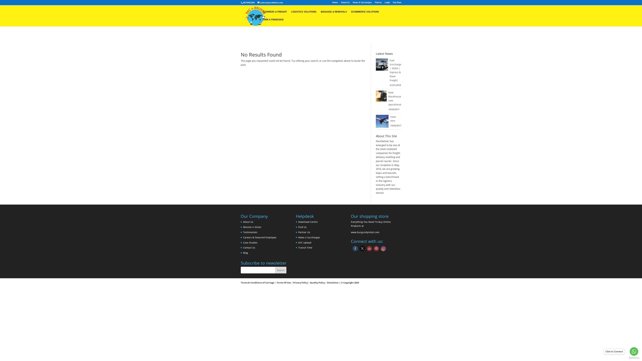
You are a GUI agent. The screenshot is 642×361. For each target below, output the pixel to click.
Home (335, 3)
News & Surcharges (362, 3)
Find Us (302, 227)
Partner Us (304, 232)
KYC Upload (304, 242)
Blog (245, 252)
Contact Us (249, 247)
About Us (345, 3)
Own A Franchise (273, 20)
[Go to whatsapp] (634, 351)
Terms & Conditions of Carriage (257, 282)
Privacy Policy (300, 282)
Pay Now (397, 3)
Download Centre (308, 221)
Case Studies (250, 242)
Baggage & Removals (334, 12)
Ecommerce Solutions (365, 12)
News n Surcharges (309, 237)
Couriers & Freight (275, 12)
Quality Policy (317, 282)
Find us (378, 3)
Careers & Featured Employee (259, 237)
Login (387, 3)
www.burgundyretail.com (365, 232)
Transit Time (305, 247)
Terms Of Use (284, 282)
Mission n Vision (252, 227)
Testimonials (250, 232)
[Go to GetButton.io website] (634, 358)
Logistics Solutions (303, 12)
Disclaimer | (334, 282)
